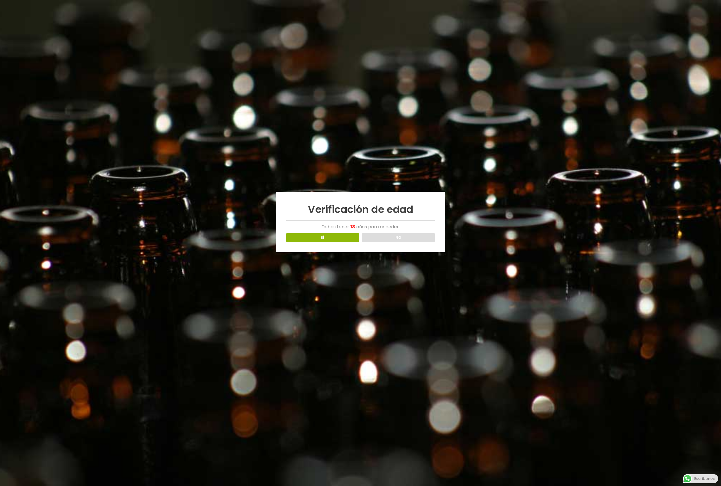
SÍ (322, 237)
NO (398, 237)
